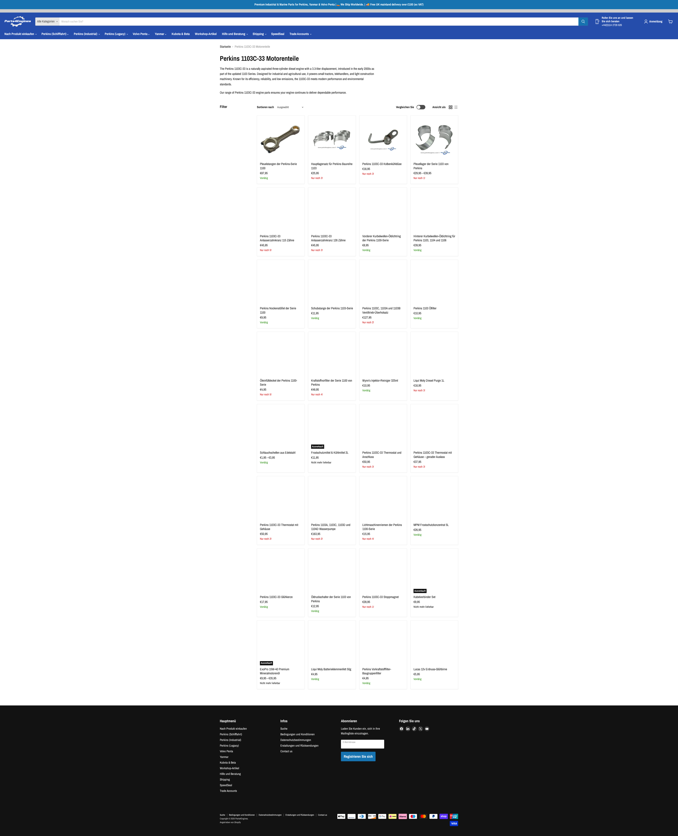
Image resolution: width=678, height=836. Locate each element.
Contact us (286, 751)
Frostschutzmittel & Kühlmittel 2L (329, 452)
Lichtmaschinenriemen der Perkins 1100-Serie (382, 527)
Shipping (258, 34)
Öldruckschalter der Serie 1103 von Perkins (331, 599)
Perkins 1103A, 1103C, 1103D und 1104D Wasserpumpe (330, 527)
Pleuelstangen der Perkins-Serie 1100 (278, 166)
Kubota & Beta (181, 34)
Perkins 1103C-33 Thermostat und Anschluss (381, 454)
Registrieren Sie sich (358, 756)
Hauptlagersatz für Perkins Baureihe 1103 (331, 166)
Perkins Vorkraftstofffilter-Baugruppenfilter (376, 671)
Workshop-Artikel (206, 34)
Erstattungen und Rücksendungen (299, 745)
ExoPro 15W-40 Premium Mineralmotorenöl (274, 671)
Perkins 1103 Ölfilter (425, 308)
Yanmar (160, 34)
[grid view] (450, 107)
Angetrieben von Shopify (230, 822)
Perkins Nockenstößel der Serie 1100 (278, 310)
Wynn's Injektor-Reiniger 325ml (380, 380)
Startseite (225, 47)
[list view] (455, 107)
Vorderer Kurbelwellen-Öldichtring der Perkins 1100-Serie (381, 238)
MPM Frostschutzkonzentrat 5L (431, 525)
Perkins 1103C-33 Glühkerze (276, 597)
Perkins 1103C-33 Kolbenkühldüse (382, 164)
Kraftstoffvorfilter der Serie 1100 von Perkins (331, 382)
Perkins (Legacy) (115, 34)
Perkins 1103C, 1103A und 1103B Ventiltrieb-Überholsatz (381, 310)
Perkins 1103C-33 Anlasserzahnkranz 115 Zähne (277, 238)
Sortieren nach (265, 107)
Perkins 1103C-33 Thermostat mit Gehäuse (279, 527)
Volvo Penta (140, 34)
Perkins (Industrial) (86, 34)
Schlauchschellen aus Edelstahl (277, 452)
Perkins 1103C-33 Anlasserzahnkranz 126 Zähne (328, 238)
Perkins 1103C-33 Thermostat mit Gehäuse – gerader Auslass (433, 454)
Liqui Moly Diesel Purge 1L (429, 380)
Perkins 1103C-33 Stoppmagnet (380, 597)
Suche (283, 729)
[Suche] (583, 21)
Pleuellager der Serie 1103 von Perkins (431, 166)
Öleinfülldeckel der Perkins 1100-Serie (278, 382)
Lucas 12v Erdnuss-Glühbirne (430, 669)
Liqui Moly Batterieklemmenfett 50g (331, 669)
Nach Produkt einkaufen (19, 34)
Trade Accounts (300, 34)
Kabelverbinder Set (424, 597)
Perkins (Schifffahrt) (54, 34)
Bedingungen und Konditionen (297, 734)
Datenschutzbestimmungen (295, 740)
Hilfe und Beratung (234, 34)
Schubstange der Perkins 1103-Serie (332, 308)
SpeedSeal (277, 34)
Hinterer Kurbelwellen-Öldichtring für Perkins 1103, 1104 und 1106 (434, 238)
